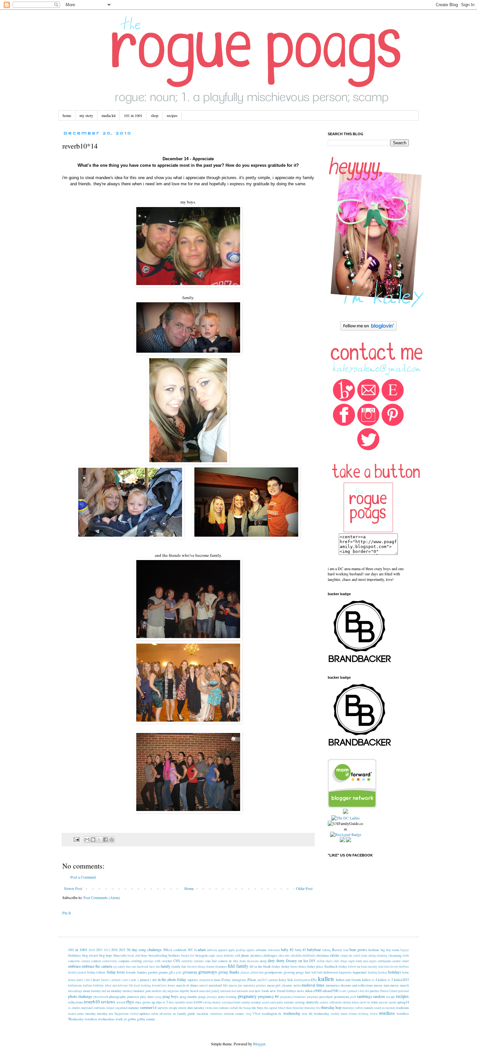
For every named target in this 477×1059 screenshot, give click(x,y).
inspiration (206, 980)
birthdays (74, 955)
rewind (120, 1002)
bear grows (358, 949)
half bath (317, 972)
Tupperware (121, 1014)
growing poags (294, 972)
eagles (373, 961)
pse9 (353, 997)
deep (263, 961)
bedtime (373, 950)
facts (152, 966)
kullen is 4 (369, 979)
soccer (383, 1002)
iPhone (251, 979)
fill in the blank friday (265, 966)
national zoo (228, 991)
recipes (172, 115)
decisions (253, 961)
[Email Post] (76, 839)
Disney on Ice (297, 960)
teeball (234, 1008)
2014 (114, 950)
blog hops (105, 955)
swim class (212, 1008)
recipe (390, 996)
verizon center (234, 1013)
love (164, 985)
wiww (374, 1014)
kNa (314, 979)
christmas (322, 955)
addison (212, 950)
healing (372, 972)
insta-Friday (222, 979)
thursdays (348, 1008)
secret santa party (272, 1002)
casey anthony (225, 955)
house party (75, 980)
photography (117, 996)
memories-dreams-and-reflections (349, 985)
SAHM (197, 1002)
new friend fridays (283, 990)
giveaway (190, 971)
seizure (289, 1002)
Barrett (337, 950)
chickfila (296, 955)
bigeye (404, 950)
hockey (382, 972)
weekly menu (339, 1014)
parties (374, 990)
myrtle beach (189, 990)
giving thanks (228, 971)
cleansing (394, 955)
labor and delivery (116, 985)
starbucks (99, 1008)
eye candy (119, 966)
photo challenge (80, 996)
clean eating (368, 955)
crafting (136, 961)
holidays (394, 971)
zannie (150, 1019)
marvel (203, 985)
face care (131, 966)
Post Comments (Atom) (101, 897)
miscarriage (75, 991)
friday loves (116, 971)
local (137, 985)
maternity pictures (254, 985)
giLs (172, 972)
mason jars (235, 985)
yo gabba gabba (134, 1019)
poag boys (170, 996)
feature (210, 966)
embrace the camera (97, 966)
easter (396, 961)
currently (187, 961)
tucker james (76, 1014)
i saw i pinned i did (142, 979)
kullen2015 (401, 979)
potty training (227, 996)
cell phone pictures (248, 955)
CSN (176, 961)
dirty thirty (276, 960)
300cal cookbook (174, 950)
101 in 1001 (133, 115)
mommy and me (100, 991)
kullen (326, 978)
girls (179, 972)
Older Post (304, 888)
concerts (74, 961)
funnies (142, 972)
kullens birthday (93, 985)
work (119, 1019)
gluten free (257, 972)
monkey (128, 991)
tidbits (359, 1008)
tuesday (90, 1013)
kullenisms (75, 985)
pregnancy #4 (268, 996)
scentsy (256, 1002)
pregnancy (247, 996)
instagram (239, 979)
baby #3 (300, 950)
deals (242, 961)
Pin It (66, 912)
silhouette (335, 1002)
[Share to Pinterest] (111, 839)
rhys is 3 (162, 1002)
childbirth (308, 955)
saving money (212, 1002)
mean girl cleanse (279, 985)
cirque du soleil (350, 955)
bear (346, 950)
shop (154, 115)
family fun (178, 966)
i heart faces (100, 979)
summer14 (148, 1007)
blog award (90, 955)
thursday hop (331, 1007)
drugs (344, 961)
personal (403, 991)
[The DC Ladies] (345, 817)
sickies (324, 1002)
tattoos (223, 1007)
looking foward (151, 985)
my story (86, 115)
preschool (326, 996)
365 (190, 950)
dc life (233, 961)
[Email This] (87, 839)
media (297, 985)
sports (393, 1002)
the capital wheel (274, 1008)
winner (353, 1014)
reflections (75, 1002)
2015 (122, 950)
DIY (312, 961)
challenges (270, 955)
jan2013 (262, 980)
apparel (222, 950)
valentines (216, 1014)
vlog (248, 1014)
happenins (345, 972)
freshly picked (77, 972)
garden (152, 972)
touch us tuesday (384, 1008)
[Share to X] (99, 839)
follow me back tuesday (363, 966)
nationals (242, 991)
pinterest (133, 996)
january (273, 980)
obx (366, 991)
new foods (262, 990)
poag (158, 997)
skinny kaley (351, 1002)
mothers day (159, 991)
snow (363, 1002)
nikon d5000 (313, 990)
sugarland (121, 1008)
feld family (238, 966)
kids (290, 979)
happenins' (360, 972)
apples (251, 950)
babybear (314, 949)
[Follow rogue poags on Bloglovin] (368, 329)
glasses (245, 972)
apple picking (237, 950)
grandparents (273, 972)
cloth (405, 955)
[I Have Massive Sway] (345, 812)
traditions (402, 1007)
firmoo (303, 966)
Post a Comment (83, 877)
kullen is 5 (385, 979)
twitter (134, 1014)
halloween (331, 972)
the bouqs (245, 1008)
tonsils (368, 1007)
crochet (167, 961)
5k (195, 950)
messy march (399, 985)
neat (251, 991)
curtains (199, 961)
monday (116, 990)
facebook (142, 966)
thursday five (312, 1008)
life (131, 985)
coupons (123, 961)
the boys (257, 1007)
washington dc (272, 1013)
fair (158, 966)
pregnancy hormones (293, 997)
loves (171, 985)
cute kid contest (216, 961)
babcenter (274, 950)
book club (134, 955)
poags (202, 996)
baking (326, 950)
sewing (300, 1002)
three (289, 1008)
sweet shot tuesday (191, 1007)
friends (131, 972)
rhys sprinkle (177, 1002)
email (405, 961)
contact (85, 961)
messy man (381, 985)
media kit (109, 115)
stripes (110, 1008)
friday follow (96, 972)
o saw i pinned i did (351, 991)
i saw (124, 980)
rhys (130, 1002)
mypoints (173, 991)
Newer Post (73, 888)
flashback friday (335, 966)
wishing (363, 1014)
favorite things (196, 966)
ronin (189, 1002)
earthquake (384, 961)
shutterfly (312, 1002)
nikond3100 (330, 990)
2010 (92, 950)
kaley (282, 979)
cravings (148, 961)
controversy (109, 961)
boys (144, 955)
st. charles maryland (80, 1008)
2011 (99, 950)
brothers (174, 955)
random (379, 996)
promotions (341, 996)
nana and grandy (209, 991)
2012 (107, 950)
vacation (202, 1013)
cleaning (382, 955)
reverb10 (92, 1002)
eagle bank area (358, 961)
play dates (147, 996)
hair (308, 972)
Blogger (259, 1043)
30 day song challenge (144, 949)
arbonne (261, 950)
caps (212, 955)
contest (96, 961)
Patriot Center (389, 991)
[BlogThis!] (93, 839)
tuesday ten (105, 1013)
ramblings (364, 996)
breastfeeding (158, 955)
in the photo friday (172, 979)
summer (133, 1007)
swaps (173, 1007)
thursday (298, 1008)
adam (202, 949)
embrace (74, 966)
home (67, 115)
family (165, 966)
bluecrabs (120, 955)
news (300, 990)
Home (189, 888)
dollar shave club (328, 961)
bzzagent (201, 955)
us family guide (184, 1013)
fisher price (315, 966)
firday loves (289, 966)
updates (145, 1013)
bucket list (188, 955)
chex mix (284, 955)
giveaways (207, 972)
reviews (108, 1002)
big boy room (390, 950)
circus (334, 955)
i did (87, 980)
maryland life (218, 985)
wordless (387, 1013)
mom (86, 990)
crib (157, 961)
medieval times (312, 984)
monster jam (142, 990)
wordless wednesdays (100, 1019)
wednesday (291, 1013)
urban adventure (161, 1014)
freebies (404, 966)
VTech (256, 1014)
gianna (163, 972)
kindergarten (302, 980)
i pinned (115, 980)
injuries (193, 979)
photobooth (100, 997)
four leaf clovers (388, 966)
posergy (212, 997)
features (221, 966)
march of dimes (187, 985)
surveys (162, 1007)
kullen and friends (348, 979)
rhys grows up (145, 1002)
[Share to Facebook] (105, 839)
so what (372, 1002)
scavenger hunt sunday (236, 1002)
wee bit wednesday (315, 1013)
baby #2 (287, 949)
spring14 (403, 1002)
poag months (188, 996)
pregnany (313, 997)
